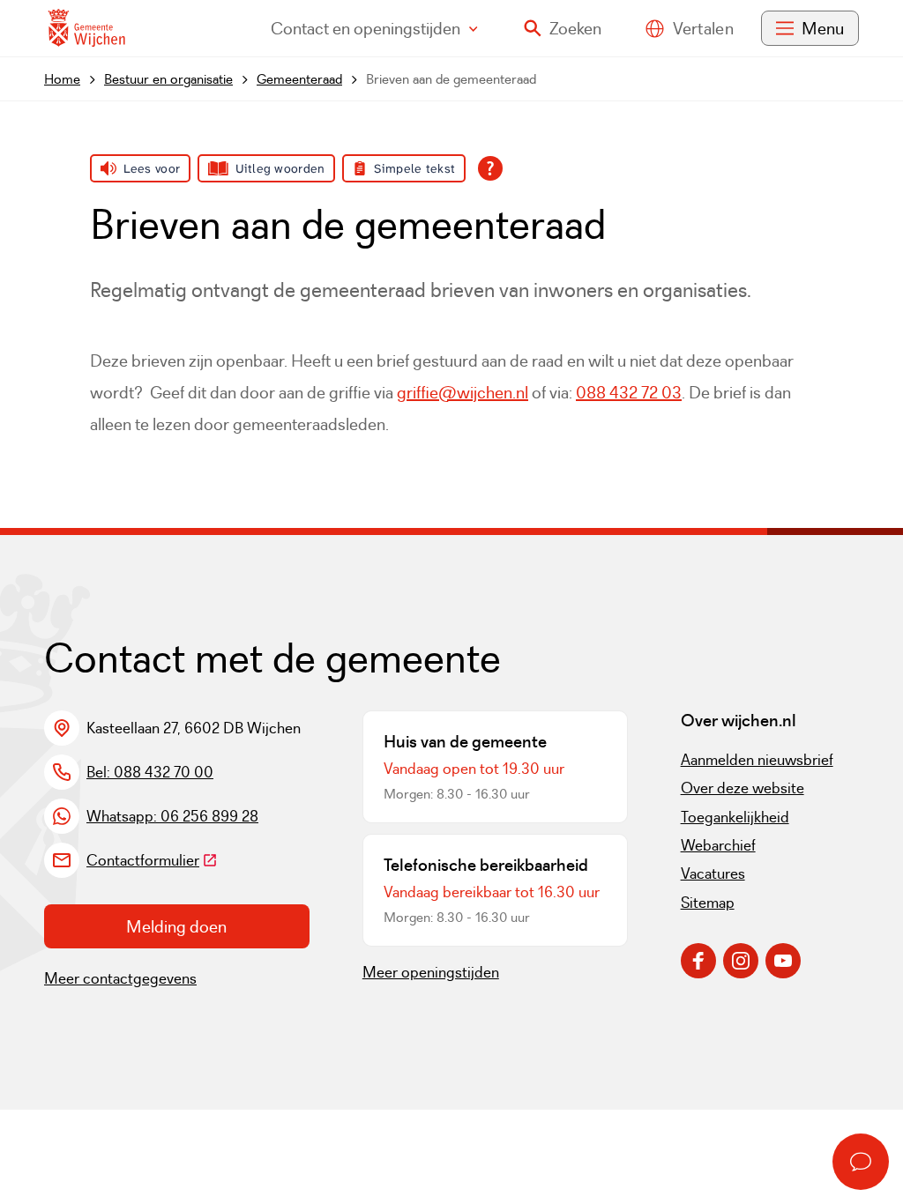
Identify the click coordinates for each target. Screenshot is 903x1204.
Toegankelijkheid (735, 817)
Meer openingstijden (430, 972)
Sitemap (708, 902)
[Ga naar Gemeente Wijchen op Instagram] (740, 960)
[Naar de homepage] (86, 28)
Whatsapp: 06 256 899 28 (172, 816)
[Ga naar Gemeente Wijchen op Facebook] (698, 960)
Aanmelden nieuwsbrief (757, 759)
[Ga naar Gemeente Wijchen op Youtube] (783, 960)
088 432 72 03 (629, 392)
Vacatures (713, 873)
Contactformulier (152, 860)
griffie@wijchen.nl (462, 392)
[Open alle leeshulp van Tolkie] (490, 168)
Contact (365, 28)
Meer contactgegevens (120, 978)
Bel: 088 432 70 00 (149, 772)
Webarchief (718, 845)
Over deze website (742, 788)
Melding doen (176, 926)
